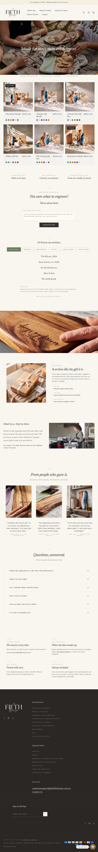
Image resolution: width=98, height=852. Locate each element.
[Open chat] (93, 847)
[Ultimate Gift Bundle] (49, 97)
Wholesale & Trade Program (43, 725)
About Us (35, 751)
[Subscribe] (45, 814)
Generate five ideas (49, 225)
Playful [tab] (54, 249)
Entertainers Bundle (75, 156)
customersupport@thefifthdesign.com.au (19, 652)
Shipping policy (9, 846)
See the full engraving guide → (49, 296)
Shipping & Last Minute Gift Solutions (47, 758)
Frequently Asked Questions (43, 715)
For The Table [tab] (84, 249)
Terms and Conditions (41, 769)
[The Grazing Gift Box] (49, 139)
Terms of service (53, 843)
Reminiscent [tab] (41, 249)
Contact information (25, 843)
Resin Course (37, 729)
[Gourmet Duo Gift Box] (80, 97)
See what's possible (63, 652)
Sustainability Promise (41, 722)
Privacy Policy (38, 765)
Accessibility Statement (41, 772)
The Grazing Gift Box (43, 157)
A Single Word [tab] (68, 249)
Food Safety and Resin (41, 708)
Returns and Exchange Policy (44, 762)
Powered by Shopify (30, 839)
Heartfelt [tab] (27, 249)
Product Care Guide (40, 711)
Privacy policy (9, 843)
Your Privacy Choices (40, 736)
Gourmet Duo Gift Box (74, 115)
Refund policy (40, 843)
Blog (34, 732)
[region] (93, 12)
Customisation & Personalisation (45, 718)
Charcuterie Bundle (13, 114)
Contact (35, 755)
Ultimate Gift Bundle (41, 115)
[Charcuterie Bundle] (18, 97)
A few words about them (31, 210)
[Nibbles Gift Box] (18, 139)
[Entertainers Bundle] (80, 139)
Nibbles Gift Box (12, 156)
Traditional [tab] (14, 249)
